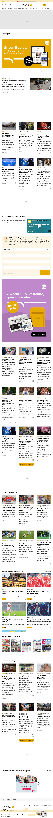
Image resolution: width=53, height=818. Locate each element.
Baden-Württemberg (19, 8)
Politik (26, 8)
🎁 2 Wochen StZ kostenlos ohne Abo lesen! (26, 1)
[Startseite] (4, 799)
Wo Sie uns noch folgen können (43, 805)
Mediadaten (48, 809)
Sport (37, 8)
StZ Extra (46, 8)
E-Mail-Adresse (6, 264)
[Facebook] (30, 805)
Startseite (4, 8)
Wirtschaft (32, 8)
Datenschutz (41, 809)
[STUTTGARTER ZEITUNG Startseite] (26, 5)
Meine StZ (10, 8)
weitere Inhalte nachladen (26, 464)
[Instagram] (21, 805)
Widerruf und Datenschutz (8, 273)
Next (38, 783)
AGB (36, 809)
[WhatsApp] (24, 805)
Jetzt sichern (31, 815)
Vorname (5, 253)
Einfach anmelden (45, 272)
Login (50, 4)
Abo (45, 4)
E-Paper (7, 5)
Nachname (5, 258)
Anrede (4, 247)
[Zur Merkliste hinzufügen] (26, 92)
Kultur (41, 8)
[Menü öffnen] (2, 5)
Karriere (32, 809)
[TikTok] (27, 805)
